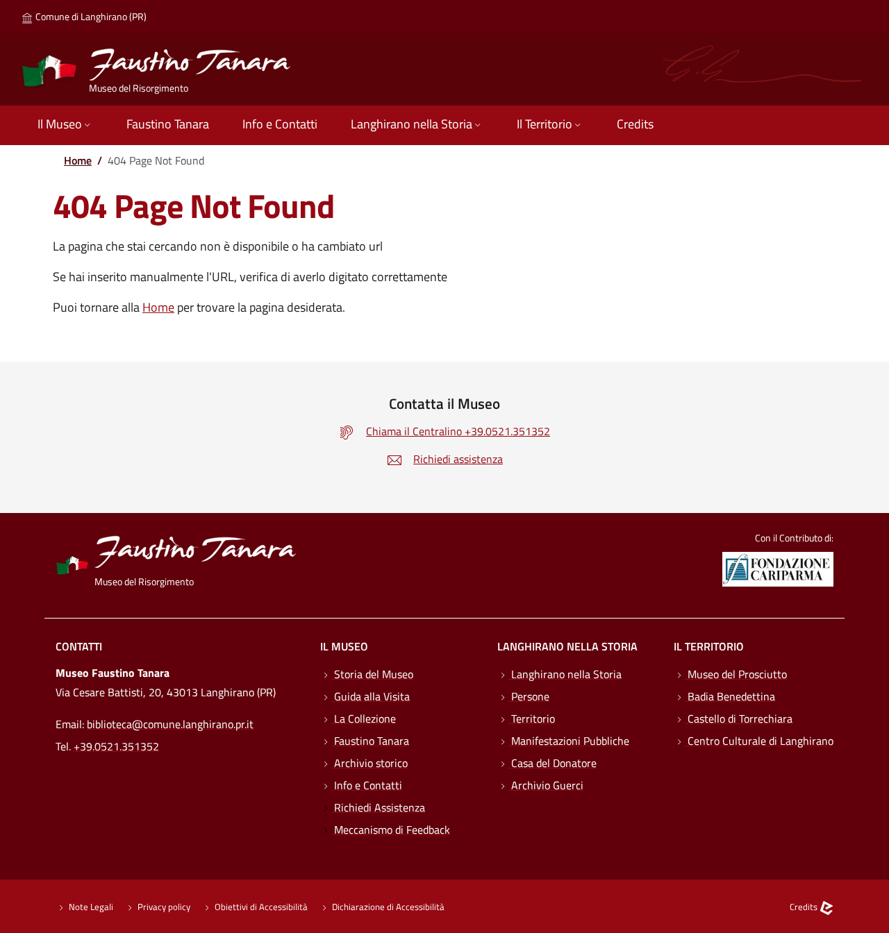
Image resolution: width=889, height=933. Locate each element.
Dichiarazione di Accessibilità (387, 907)
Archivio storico (369, 763)
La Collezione (363, 718)
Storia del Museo (372, 674)
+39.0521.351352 (116, 746)
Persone (528, 696)
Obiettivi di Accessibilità (260, 907)
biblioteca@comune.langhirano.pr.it (170, 724)
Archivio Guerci (545, 785)
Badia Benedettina (730, 696)
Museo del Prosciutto (736, 674)
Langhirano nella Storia (565, 674)
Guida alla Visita (370, 696)
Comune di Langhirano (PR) (90, 16)
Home (78, 160)
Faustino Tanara (370, 740)
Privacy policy (162, 907)
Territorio (531, 718)
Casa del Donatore (552, 763)
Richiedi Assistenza (378, 807)
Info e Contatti (366, 785)
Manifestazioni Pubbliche (568, 740)
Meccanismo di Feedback (390, 829)
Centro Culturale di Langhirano (759, 740)
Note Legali (90, 907)
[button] (65, 125)
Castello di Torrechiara (738, 718)
